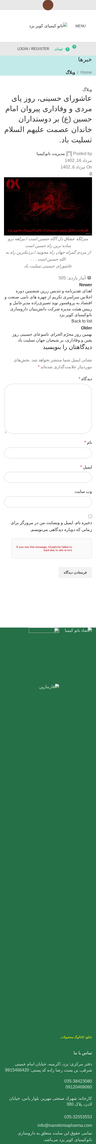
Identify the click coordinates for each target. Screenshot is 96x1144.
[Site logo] (48, 25)
